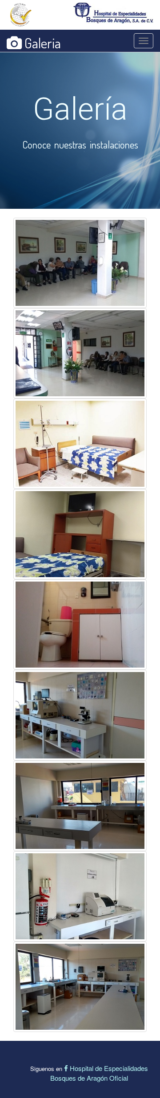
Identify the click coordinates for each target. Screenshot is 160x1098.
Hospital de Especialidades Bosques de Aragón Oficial (99, 1072)
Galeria (41, 43)
